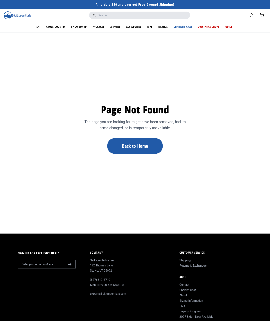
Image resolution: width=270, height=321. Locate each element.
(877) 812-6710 (100, 279)
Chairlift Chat (187, 290)
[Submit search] (93, 15)
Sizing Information (191, 300)
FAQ (182, 306)
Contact (184, 284)
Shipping (185, 260)
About (183, 295)
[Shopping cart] (262, 15)
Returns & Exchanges (193, 265)
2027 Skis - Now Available (196, 316)
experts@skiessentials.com (108, 293)
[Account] (251, 15)
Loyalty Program (190, 311)
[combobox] (139, 15)
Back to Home (135, 146)
